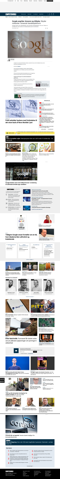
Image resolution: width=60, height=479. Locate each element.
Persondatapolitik (48, 471)
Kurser (21, 0)
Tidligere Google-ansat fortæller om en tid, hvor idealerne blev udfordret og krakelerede (46, 105)
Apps (6, 181)
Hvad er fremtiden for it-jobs (12, 16)
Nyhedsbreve (40, 0)
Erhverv (29, 14)
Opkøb (6, 313)
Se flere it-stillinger (29, 259)
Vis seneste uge (50, 129)
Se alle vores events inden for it (37, 209)
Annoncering (35, 0)
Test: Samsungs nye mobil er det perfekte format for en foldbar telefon (18, 454)
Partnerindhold (36, 473)
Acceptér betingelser (24, 353)
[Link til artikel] (21, 109)
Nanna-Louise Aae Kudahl (49, 292)
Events (18, 0)
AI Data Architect (9, 248)
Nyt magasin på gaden (46, 16)
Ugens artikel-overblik (26, 471)
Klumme (40, 224)
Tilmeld (35, 351)
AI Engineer (33, 247)
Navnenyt (24, 474)
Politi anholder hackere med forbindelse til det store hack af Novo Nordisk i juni (43, 461)
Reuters (19, 66)
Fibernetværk (41, 271)
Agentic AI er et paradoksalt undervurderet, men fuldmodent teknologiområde (33, 94)
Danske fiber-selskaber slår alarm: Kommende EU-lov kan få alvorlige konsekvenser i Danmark (43, 451)
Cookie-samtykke (48, 472)
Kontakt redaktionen (26, 475)
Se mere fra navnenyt (29, 296)
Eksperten (30, 0)
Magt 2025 (8, 440)
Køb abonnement (50, 0)
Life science (24, 271)
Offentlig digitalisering (38, 82)
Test (39, 152)
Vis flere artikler (43, 129)
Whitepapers (36, 474)
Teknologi (23, 14)
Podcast (24, 472)
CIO (5, 152)
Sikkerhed (19, 16)
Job (15, 0)
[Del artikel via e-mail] (45, 28)
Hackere (6, 271)
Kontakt (45, 0)
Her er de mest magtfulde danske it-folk (35, 16)
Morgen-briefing (24, 152)
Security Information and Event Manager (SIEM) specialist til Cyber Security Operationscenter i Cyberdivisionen (48, 252)
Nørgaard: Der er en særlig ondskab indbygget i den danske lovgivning (19, 463)
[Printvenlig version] (47, 28)
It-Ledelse (35, 14)
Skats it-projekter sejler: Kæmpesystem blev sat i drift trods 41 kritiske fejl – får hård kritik (19, 451)
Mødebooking (26, 0)
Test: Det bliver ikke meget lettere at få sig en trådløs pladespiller (42, 454)
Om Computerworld (10, 0)
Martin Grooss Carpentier (23, 292)
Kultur (32, 313)
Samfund (41, 14)
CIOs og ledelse (25, 16)
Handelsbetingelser (48, 474)
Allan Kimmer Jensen (11, 292)
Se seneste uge (29, 466)
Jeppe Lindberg (36, 292)
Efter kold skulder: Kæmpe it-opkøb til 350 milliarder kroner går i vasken (43, 458)
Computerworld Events (37, 472)
